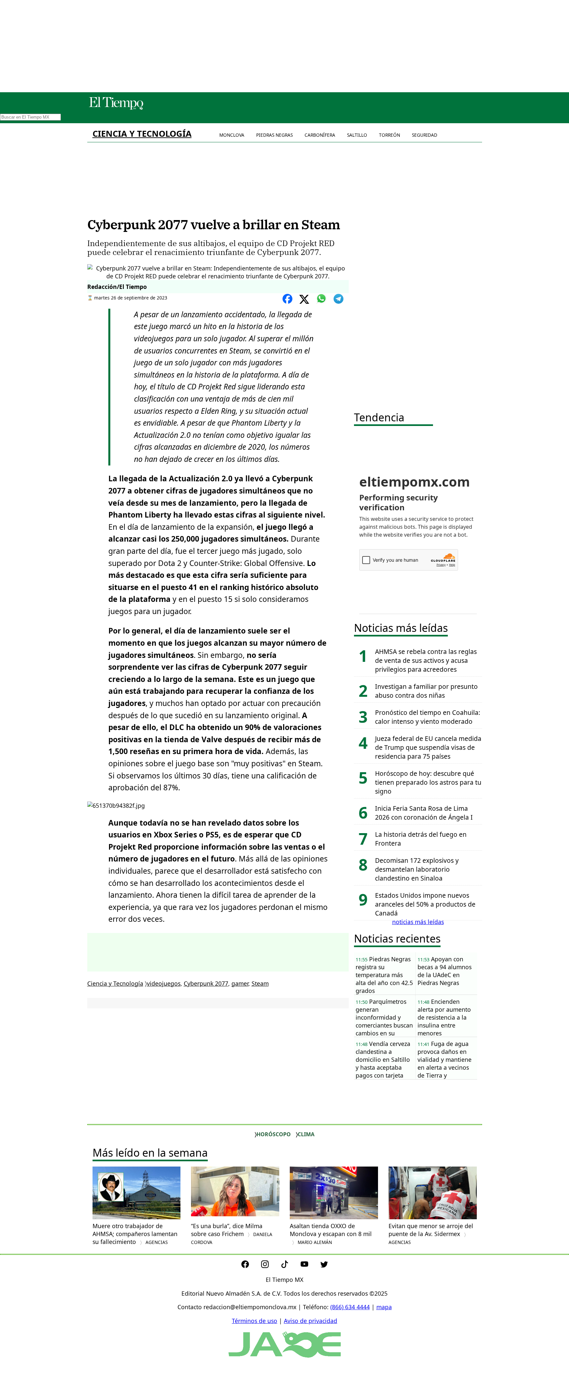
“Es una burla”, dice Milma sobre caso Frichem (231, 1233)
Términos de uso (254, 1321)
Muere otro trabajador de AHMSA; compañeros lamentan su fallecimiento (135, 1234)
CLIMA (306, 1134)
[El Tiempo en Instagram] (270, 1266)
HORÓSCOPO (274, 1134)
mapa (384, 1307)
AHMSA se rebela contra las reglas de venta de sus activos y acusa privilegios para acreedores (426, 660)
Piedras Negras (274, 135)
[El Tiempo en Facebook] (250, 1266)
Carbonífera (320, 135)
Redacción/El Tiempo (117, 287)
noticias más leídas (418, 922)
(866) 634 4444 (350, 1307)
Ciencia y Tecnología (142, 133)
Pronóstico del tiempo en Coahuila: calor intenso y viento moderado (427, 717)
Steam (260, 983)
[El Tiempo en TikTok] (290, 1266)
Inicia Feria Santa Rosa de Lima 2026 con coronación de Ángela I (424, 813)
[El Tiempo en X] (324, 1266)
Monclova (231, 135)
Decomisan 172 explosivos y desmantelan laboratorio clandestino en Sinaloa (417, 869)
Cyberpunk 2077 (206, 983)
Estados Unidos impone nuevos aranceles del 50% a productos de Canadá (425, 904)
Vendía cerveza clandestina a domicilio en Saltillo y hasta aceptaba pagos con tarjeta (383, 1059)
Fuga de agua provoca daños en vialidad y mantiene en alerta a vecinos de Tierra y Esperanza (445, 1060)
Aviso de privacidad (310, 1321)
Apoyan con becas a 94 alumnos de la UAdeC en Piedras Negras (445, 971)
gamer (239, 983)
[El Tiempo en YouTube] (310, 1266)
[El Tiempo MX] (116, 108)
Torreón (389, 135)
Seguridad (424, 135)
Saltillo (357, 135)
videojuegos (163, 983)
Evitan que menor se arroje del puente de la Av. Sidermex (431, 1233)
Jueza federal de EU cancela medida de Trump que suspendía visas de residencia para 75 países (428, 747)
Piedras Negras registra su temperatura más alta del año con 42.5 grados (384, 975)
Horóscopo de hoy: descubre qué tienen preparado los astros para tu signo (428, 782)
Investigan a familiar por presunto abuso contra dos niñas (426, 691)
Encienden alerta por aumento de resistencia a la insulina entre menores (444, 1017)
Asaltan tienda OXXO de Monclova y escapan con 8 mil (331, 1233)
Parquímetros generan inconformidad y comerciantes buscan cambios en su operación (384, 1017)
